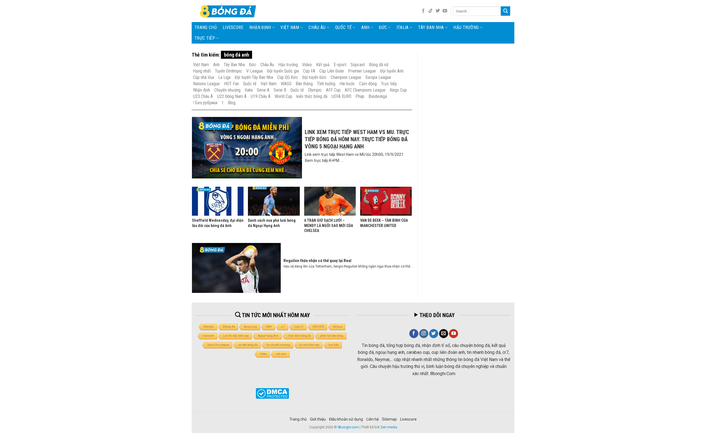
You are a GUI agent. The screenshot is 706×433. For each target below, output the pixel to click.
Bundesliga (377, 96)
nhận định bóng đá (299, 335)
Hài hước (347, 83)
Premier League (362, 71)
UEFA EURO (341, 96)
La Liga (224, 77)
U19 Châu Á (261, 96)
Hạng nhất (202, 71)
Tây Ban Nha (431, 27)
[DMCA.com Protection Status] (272, 393)
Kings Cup (398, 90)
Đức (383, 27)
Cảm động (368, 83)
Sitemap (389, 419)
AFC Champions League (365, 90)
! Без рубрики (205, 102)
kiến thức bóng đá (311, 96)
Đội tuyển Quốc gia (283, 71)
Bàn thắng (304, 83)
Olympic (315, 90)
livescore (233, 27)
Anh (365, 27)
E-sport (340, 64)
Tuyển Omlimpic (228, 71)
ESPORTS (318, 326)
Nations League (206, 83)
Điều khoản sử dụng (346, 419)
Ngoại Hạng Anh (268, 335)
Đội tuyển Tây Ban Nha (254, 77)
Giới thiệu (318, 419)
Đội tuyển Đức (314, 77)
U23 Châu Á (203, 96)
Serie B (280, 90)
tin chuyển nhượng (278, 344)
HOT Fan (231, 83)
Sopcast (358, 64)
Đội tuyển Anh (391, 71)
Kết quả (323, 64)
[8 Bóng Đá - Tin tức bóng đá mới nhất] (228, 11)
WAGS (286, 83)
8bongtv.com (348, 427)
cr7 (283, 326)
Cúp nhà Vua (203, 77)
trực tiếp (333, 344)
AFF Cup (333, 90)
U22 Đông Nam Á (232, 96)
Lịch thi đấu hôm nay (236, 335)
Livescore (408, 419)
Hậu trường (466, 27)
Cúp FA (309, 71)
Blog (232, 102)
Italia (403, 27)
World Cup (283, 96)
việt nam (281, 354)
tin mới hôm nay (309, 344)
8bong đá (229, 326)
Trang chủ (205, 27)
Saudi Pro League (218, 344)
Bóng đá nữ (379, 64)
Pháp (359, 96)
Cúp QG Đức (287, 77)
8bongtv (209, 326)
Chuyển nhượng (227, 90)
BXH (269, 326)
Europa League (378, 77)
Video (307, 64)
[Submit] (505, 11)
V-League (254, 71)
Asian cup (250, 326)
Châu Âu (317, 27)
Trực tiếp (204, 38)
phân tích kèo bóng (331, 335)
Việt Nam (289, 27)
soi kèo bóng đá (248, 344)
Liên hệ (373, 419)
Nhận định (260, 27)
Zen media (388, 427)
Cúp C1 (299, 326)
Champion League (346, 77)
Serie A (263, 90)
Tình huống (326, 83)
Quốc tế (343, 27)
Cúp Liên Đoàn (331, 71)
